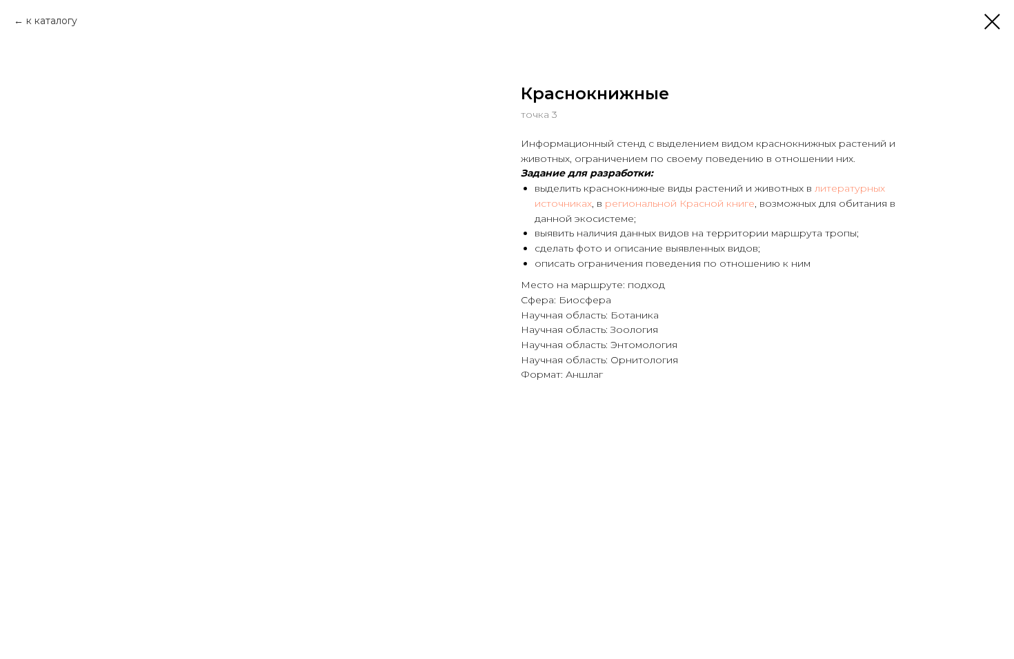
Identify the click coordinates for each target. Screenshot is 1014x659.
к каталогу (51, 20)
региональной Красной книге (680, 203)
